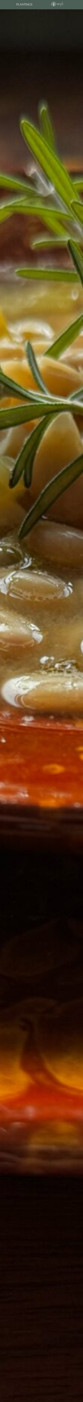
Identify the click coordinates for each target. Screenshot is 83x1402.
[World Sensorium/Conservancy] (57, 4)
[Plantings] (28, 4)
